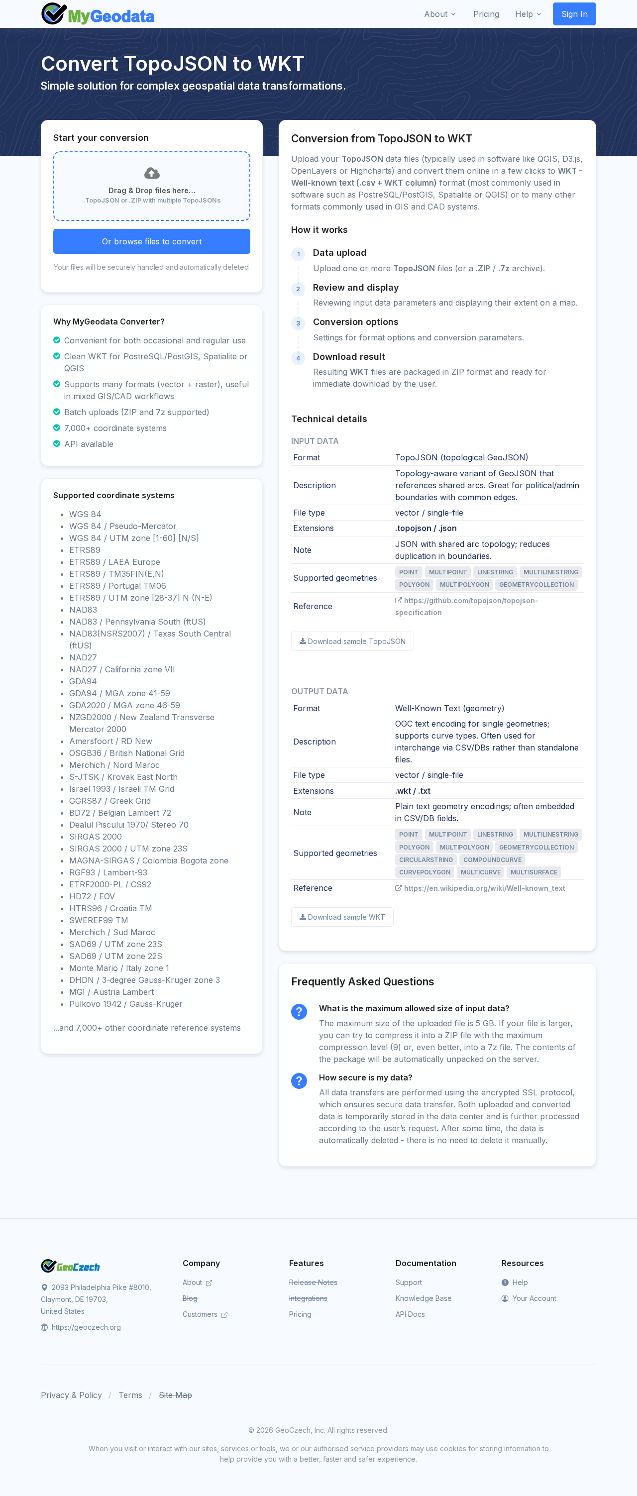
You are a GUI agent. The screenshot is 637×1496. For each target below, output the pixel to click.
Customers (201, 1314)
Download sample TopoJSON (357, 641)
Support (409, 1282)
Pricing (300, 1314)
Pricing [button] (486, 14)
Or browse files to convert (152, 241)
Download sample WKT (346, 917)
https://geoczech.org (85, 1327)
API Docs (410, 1314)
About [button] (435, 14)
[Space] (71, 1265)
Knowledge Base (424, 1298)
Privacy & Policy (71, 1395)
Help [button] (524, 14)
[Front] (98, 13)
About (193, 1282)
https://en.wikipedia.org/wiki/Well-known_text (484, 888)
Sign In (574, 14)
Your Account (533, 1298)
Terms (130, 1395)
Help (519, 1282)
